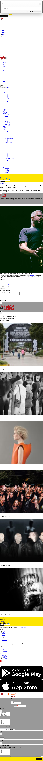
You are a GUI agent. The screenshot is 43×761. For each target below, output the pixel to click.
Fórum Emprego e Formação (9, 158)
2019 (7, 102)
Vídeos (4, 119)
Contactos (6, 172)
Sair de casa (4, 113)
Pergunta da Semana (6, 111)
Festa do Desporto (8, 152)
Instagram (3, 633)
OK (0, 311)
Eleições (4, 92)
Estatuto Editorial (7, 171)
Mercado (4, 107)
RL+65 (4, 128)
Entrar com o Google (21, 706)
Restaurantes (7, 114)
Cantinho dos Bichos (6, 117)
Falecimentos (5, 163)
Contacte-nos (2, 14)
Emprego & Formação (6, 166)
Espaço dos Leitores (6, 121)
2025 (7, 94)
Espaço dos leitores (8, 122)
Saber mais (2, 177)
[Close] (1, 193)
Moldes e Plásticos (8, 133)
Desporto (4, 109)
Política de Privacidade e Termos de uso (22, 627)
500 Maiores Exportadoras (9, 138)
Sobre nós (4, 167)
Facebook (3, 631)
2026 (7, 105)
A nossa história (7, 168)
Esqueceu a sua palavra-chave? (16, 704)
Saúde (4, 108)
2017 (7, 96)
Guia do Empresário (8, 130)
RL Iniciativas (5, 151)
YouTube (3, 635)
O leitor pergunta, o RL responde (10, 123)
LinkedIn (3, 634)
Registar (5, 87)
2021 (7, 95)
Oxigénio (6, 116)
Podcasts (4, 126)
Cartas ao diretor (7, 124)
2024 (7, 100)
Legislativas (7, 98)
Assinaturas (4, 649)
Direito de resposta (8, 125)
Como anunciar (5, 165)
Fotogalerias (5, 120)
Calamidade (4, 91)
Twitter (3, 632)
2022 (7, 101)
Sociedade (4, 90)
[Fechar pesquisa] (40, 4)
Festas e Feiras (7, 115)
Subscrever (2, 181)
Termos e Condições (8, 170)
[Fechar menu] (6, 58)
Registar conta (12, 729)
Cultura (4, 110)
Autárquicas (7, 93)
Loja (8, 14)
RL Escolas (4, 127)
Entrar (2, 87)
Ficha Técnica (7, 169)
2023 (7, 137)
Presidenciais (7, 104)
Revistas (4, 129)
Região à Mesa (5, 112)
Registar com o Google (5, 729)
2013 (7, 97)
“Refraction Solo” (33, 275)
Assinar (6, 14)
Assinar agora (2, 203)
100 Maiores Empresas (8, 142)
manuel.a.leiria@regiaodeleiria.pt (5, 284)
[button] (21, 45)
